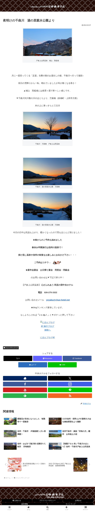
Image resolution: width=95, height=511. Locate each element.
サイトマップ (70, 504)
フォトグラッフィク (12, 348)
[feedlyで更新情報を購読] (25, 395)
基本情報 (24, 504)
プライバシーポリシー (47, 500)
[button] (88, 375)
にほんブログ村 (47, 337)
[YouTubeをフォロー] (25, 390)
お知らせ (17, 500)
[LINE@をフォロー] (70, 390)
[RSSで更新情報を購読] (70, 395)
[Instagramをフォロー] (70, 384)
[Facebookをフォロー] (25, 384)
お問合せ (78, 500)
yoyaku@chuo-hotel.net (58, 300)
